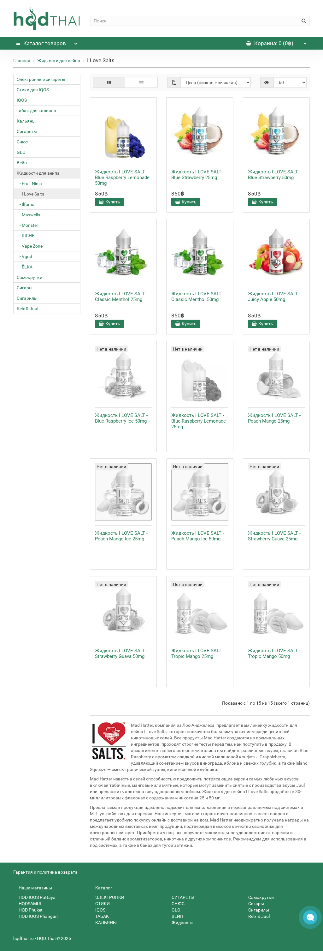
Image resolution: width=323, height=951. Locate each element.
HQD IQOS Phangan (38, 916)
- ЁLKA (24, 266)
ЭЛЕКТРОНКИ (109, 897)
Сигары (24, 287)
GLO (21, 152)
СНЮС (178, 903)
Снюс (22, 141)
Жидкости (182, 922)
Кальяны (26, 120)
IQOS (22, 100)
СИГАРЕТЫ (182, 897)
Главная (21, 60)
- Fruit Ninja (29, 183)
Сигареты (27, 131)
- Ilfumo (25, 204)
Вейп (22, 162)
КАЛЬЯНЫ (105, 922)
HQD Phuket (30, 909)
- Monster (27, 225)
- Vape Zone (30, 246)
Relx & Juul (27, 308)
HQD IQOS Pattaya (37, 897)
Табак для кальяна (36, 110)
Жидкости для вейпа (58, 60)
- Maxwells (28, 214)
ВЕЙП (177, 916)
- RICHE (25, 235)
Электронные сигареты (41, 79)
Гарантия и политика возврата (45, 872)
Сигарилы (27, 298)
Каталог (44, 43)
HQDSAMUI (29, 903)
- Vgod (24, 256)
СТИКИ (102, 903)
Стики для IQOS (33, 89)
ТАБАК (101, 916)
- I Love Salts (30, 193)
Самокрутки (29, 277)
